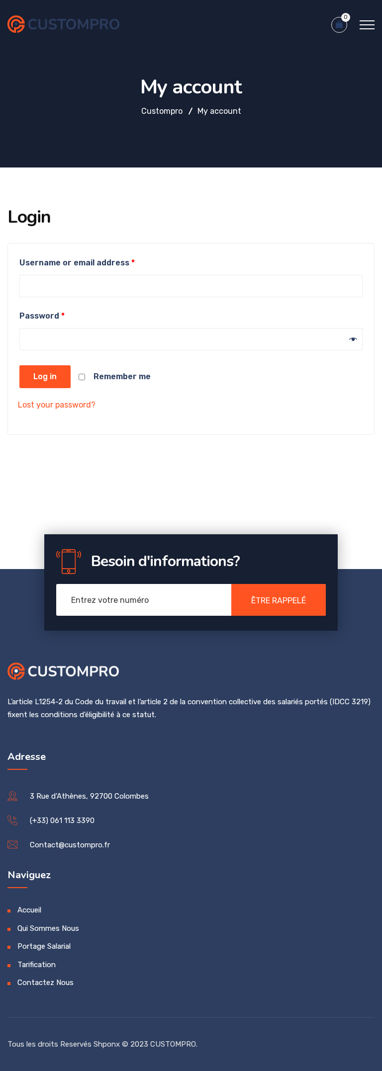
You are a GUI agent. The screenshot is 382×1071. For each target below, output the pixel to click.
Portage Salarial (44, 946)
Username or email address (77, 262)
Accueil (29, 910)
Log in (45, 376)
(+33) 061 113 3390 (62, 820)
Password (42, 316)
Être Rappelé (278, 600)
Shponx (107, 1044)
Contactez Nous (45, 982)
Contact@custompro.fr (70, 844)
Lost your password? (57, 405)
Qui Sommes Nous (48, 928)
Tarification (36, 964)
